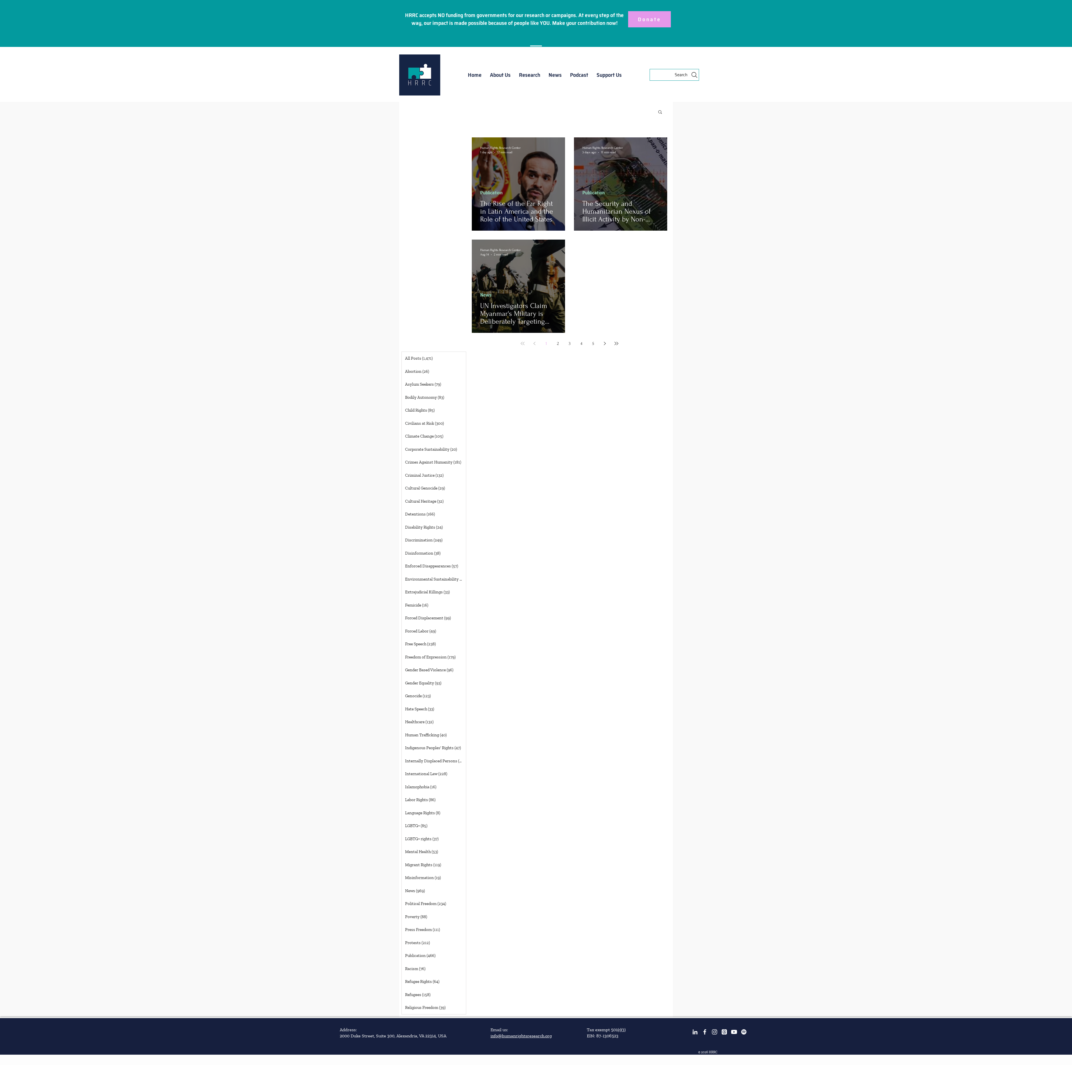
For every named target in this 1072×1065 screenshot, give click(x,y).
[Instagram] (714, 1031)
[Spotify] (743, 1031)
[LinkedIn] (694, 1031)
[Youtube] (734, 1031)
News (486, 295)
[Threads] (724, 1031)
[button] (500, 75)
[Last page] (616, 343)
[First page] (523, 343)
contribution (591, 22)
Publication (491, 192)
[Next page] (605, 343)
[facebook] (704, 1031)
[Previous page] (534, 343)
